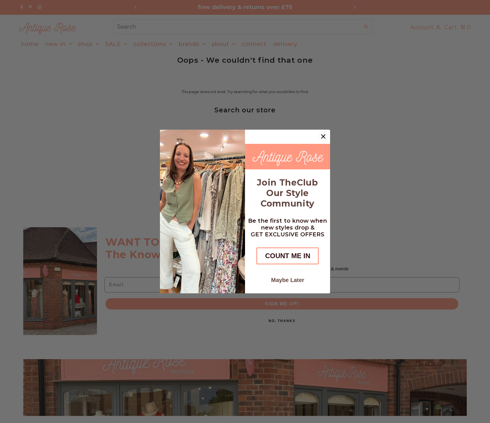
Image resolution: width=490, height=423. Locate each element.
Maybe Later (287, 280)
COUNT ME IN (287, 256)
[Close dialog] (323, 136)
